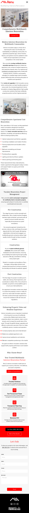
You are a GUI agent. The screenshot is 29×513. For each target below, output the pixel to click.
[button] (27, 2)
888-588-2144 (5, 447)
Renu (14, 89)
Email (2, 461)
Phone (2, 468)
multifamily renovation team (9, 71)
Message (3, 475)
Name (2, 454)
